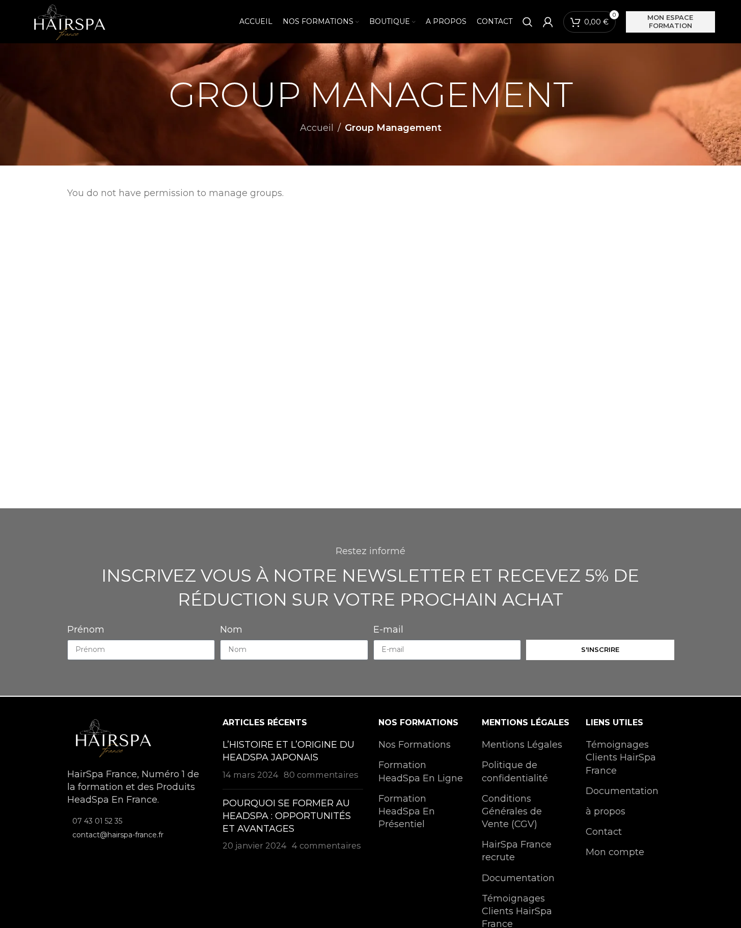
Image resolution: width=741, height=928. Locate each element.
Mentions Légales (522, 744)
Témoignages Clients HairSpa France (621, 757)
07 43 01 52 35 (97, 821)
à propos (605, 811)
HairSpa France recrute (517, 851)
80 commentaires (321, 775)
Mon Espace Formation (670, 21)
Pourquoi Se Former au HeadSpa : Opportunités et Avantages (287, 816)
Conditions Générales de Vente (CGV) (512, 811)
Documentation (518, 878)
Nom (231, 629)
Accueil (317, 127)
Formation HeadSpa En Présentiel (406, 811)
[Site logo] (69, 20)
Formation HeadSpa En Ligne (420, 771)
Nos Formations (414, 744)
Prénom (85, 629)
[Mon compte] (548, 22)
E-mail (388, 629)
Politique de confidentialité (515, 771)
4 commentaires (326, 845)
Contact (604, 831)
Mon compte (615, 852)
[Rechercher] (527, 22)
